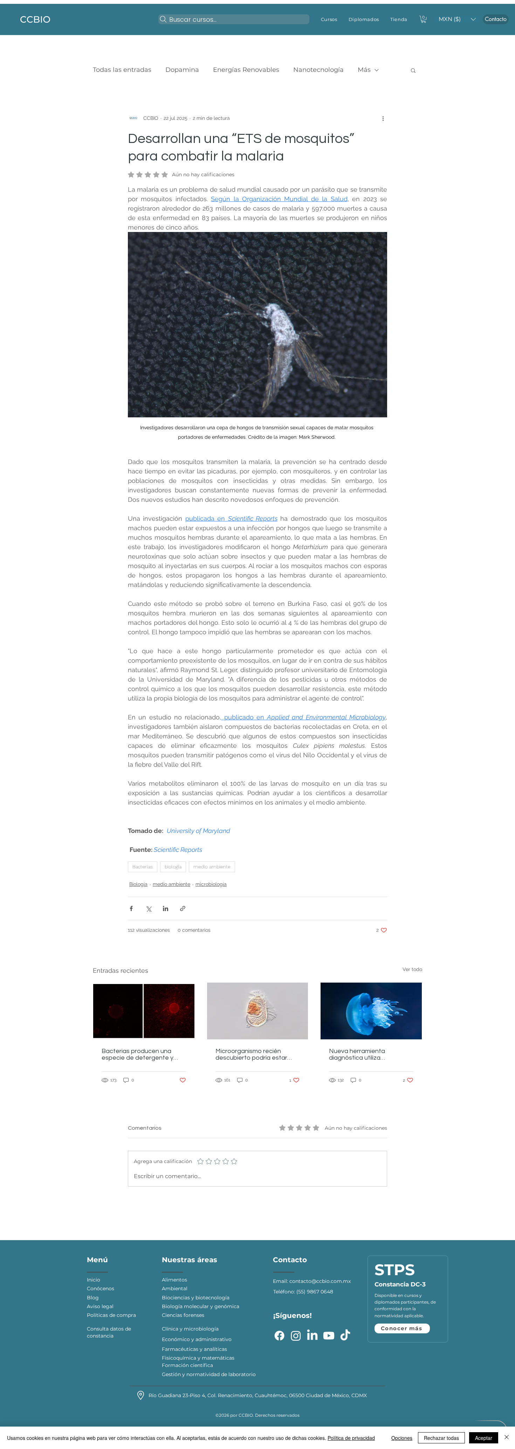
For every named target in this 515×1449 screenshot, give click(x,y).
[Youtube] (328, 1335)
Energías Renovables (246, 70)
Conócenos (101, 1288)
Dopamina (182, 70)
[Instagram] (295, 1335)
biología (173, 866)
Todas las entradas (122, 70)
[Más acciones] (383, 118)
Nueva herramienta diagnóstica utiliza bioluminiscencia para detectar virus (360, 1054)
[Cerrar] (506, 1437)
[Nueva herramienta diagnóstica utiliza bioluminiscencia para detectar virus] (371, 1011)
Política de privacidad (351, 1437)
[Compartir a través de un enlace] (182, 908)
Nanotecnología (318, 70)
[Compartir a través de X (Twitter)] (148, 908)
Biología (138, 884)
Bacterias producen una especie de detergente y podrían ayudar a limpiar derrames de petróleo (137, 1054)
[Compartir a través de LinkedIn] (165, 908)
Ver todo (412, 969)
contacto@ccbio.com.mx (320, 1281)
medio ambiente (212, 866)
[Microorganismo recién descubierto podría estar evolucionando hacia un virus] (257, 1011)
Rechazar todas (441, 1437)
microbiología (211, 884)
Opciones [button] (401, 1437)
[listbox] (457, 19)
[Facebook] (279, 1335)
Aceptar (483, 1437)
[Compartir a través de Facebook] (131, 908)
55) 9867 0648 (315, 1292)
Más (364, 70)
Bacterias (142, 866)
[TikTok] (345, 1335)
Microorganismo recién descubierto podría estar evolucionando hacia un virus (256, 1054)
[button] (329, 19)
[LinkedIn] (312, 1335)
